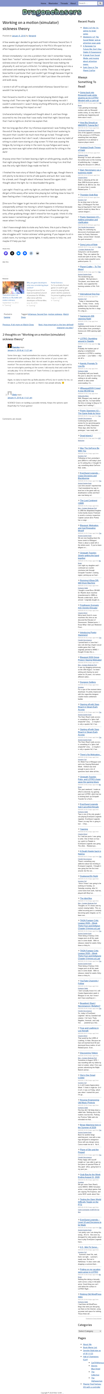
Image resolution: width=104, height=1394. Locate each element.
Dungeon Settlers (88, 682)
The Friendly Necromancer (86, 227)
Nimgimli (32, 35)
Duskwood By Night (89, 876)
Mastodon (53, 3)
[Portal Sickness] (63, 291)
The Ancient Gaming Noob (86, 130)
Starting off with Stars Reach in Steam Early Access (88, 732)
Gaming (7, 317)
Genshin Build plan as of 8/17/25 (92, 1352)
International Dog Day (90, 294)
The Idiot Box (86, 898)
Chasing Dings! (82, 177)
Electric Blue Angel (95, 1367)
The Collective (95, 1373)
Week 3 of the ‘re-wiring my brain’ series (91, 30)
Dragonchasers (52, 12)
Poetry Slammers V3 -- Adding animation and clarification (89, 219)
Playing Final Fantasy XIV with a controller (92, 1385)
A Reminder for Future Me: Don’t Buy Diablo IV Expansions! (92, 49)
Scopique (81, 324)
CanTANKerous (97, 1362)
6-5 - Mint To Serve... (89, 1247)
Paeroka (16, 347)
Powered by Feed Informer (93, 1318)
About (73, 3)
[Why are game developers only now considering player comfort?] (39, 294)
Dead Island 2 (86, 435)
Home (43, 3)
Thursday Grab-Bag (89, 195)
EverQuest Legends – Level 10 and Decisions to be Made (89, 1222)
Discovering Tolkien (89, 1053)
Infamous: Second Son (37, 314)
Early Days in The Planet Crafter (90, 69)
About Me (87, 1344)
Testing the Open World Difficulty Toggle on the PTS (89, 1202)
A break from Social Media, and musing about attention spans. (91, 60)
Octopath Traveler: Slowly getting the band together (88, 555)
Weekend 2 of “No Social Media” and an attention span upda (91, 39)
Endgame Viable (83, 155)
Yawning (84, 829)
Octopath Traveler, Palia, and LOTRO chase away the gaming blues (89, 779)
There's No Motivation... (90, 754)
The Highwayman (96, 1379)
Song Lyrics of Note (89, 244)
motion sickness (55, 314)
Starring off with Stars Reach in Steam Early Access (88, 707)
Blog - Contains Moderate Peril (87, 508)
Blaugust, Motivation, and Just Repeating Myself (88, 528)
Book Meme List (90, 1347)
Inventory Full (82, 200)
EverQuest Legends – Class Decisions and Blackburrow (89, 476)
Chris (14, 394)
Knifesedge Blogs (83, 396)
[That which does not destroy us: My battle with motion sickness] (13, 287)
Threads (64, 3)
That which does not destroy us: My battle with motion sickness (12, 297)
